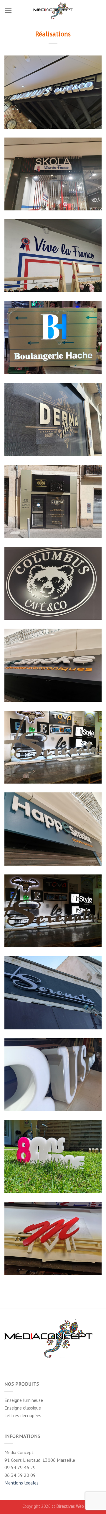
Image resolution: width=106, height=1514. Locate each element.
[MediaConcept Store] (53, 10)
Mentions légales (21, 1483)
